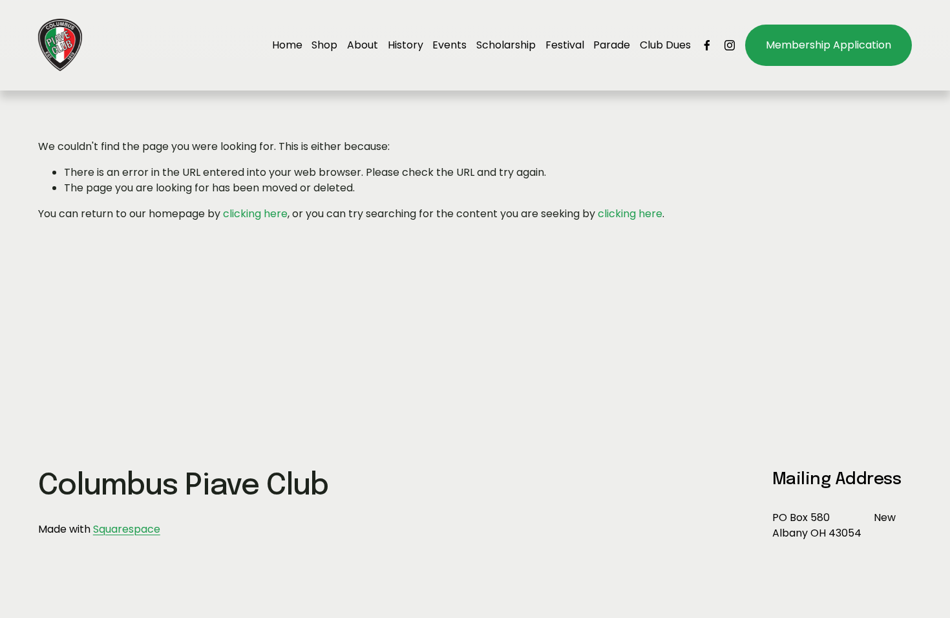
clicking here (255, 213)
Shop (324, 44)
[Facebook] (707, 45)
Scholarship (506, 44)
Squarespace (126, 529)
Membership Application (828, 44)
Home (287, 44)
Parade (611, 44)
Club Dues (665, 44)
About (362, 44)
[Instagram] (729, 45)
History (405, 44)
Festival (564, 44)
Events (449, 44)
